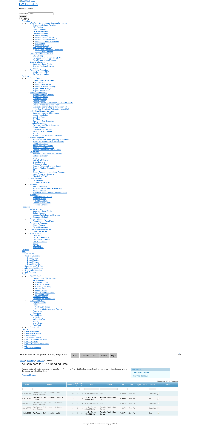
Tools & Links (35, 233)
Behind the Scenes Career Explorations (48, 142)
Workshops (31, 361)
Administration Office (32, 348)
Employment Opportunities (40, 229)
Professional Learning (38, 93)
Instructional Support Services (42, 111)
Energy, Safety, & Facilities (43, 80)
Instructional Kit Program (42, 131)
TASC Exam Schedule (44, 52)
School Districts (36, 209)
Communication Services (42, 197)
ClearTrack (37, 325)
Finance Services (39, 191)
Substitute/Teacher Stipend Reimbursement (50, 107)
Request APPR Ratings (42, 88)
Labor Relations (36, 178)
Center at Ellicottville (32, 333)
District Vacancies (40, 231)
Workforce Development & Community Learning (48, 23)
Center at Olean (30, 335)
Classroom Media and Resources (46, 113)
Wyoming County (42, 295)
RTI (34, 170)
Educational (34, 152)
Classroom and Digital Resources (46, 125)
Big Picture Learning (41, 74)
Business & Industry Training (44, 25)
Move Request (38, 323)
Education (26, 21)
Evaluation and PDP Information (45, 278)
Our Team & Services (41, 182)
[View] (158, 394)
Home (75, 356)
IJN (25, 346)
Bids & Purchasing (40, 186)
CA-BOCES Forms (42, 307)
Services (25, 76)
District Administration (33, 270)
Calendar (25, 250)
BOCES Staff (35, 276)
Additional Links (36, 315)
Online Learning (39, 162)
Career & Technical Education (41, 54)
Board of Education (32, 256)
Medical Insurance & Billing (46, 37)
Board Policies (33, 262)
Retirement (37, 313)
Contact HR (34, 327)
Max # (81, 385)
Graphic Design (41, 201)
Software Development (41, 203)
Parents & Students (37, 219)
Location (109, 385)
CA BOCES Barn (31, 342)
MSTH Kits (37, 246)
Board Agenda (32, 258)
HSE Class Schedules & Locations (49, 50)
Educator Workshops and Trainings (46, 215)
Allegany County (41, 282)
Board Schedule (33, 264)
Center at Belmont (31, 331)
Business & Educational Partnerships (47, 188)
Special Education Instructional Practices (49, 172)
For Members (38, 180)
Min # (76, 385)
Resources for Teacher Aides (44, 299)
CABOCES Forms (42, 284)
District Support (36, 78)
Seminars (85, 356)
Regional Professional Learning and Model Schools (53, 103)
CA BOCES (28, 4)
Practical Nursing (42, 46)
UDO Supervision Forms (45, 293)
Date (27, 385)
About (24, 252)
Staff (24, 274)
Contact (104, 356)
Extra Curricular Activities (43, 146)
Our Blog (36, 119)
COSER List (40, 82)
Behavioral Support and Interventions (47, 154)
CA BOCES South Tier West (35, 340)
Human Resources (37, 301)
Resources (26, 207)
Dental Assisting (41, 35)
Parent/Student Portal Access (44, 60)
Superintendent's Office (33, 266)
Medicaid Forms (39, 280)
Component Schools (41, 217)
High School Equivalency (42, 48)
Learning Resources (38, 123)
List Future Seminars (141, 373)
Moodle (35, 68)
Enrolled (70, 385)
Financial (33, 184)
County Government (40, 144)
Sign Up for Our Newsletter (43, 121)
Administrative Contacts (33, 268)
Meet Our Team (39, 117)
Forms (35, 305)
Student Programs (37, 137)
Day (145, 385)
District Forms (41, 288)
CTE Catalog (38, 27)
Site (91, 385)
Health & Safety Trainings (45, 86)
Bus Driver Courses (40, 97)
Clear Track (37, 235)
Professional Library (40, 164)
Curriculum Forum (40, 99)
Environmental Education (42, 129)
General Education (37, 62)
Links (35, 158)
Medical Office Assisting (45, 40)
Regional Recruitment (41, 91)
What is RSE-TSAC (40, 176)
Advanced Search (29, 375)
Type (139, 385)
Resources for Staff (40, 297)
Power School (38, 248)
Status (152, 385)
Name (49, 385)
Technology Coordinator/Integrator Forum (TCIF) (51, 109)
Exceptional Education (39, 70)
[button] (24, 19)
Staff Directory (30, 272)
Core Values (29, 254)
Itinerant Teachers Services (43, 66)
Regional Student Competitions (45, 168)
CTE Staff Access (40, 242)
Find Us (25, 329)
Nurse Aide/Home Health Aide (47, 42)
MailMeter (36, 317)
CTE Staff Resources (41, 237)
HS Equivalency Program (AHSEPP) (47, 58)
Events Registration (40, 115)
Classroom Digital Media (42, 64)
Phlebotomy (40, 44)
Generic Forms (41, 291)
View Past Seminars (140, 376)
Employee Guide (39, 303)
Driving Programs (39, 29)
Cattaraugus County (43, 286)
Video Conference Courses (43, 174)
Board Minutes (33, 260)
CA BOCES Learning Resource (36, 344)
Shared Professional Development (46, 105)
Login (113, 356)
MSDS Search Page (43, 84)
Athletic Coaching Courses (43, 95)
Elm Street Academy (32, 337)
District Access (39, 213)
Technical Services (40, 205)
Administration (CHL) (41, 72)
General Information (40, 31)
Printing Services (39, 199)
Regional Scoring (39, 101)
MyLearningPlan (39, 319)
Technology (34, 195)
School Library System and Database (47, 135)
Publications (37, 311)
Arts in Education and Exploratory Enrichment (51, 140)
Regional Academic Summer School (47, 150)
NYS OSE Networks (41, 160)
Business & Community (39, 223)
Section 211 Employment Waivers (48, 309)
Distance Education (40, 127)
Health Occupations (40, 33)
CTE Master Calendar (41, 240)
